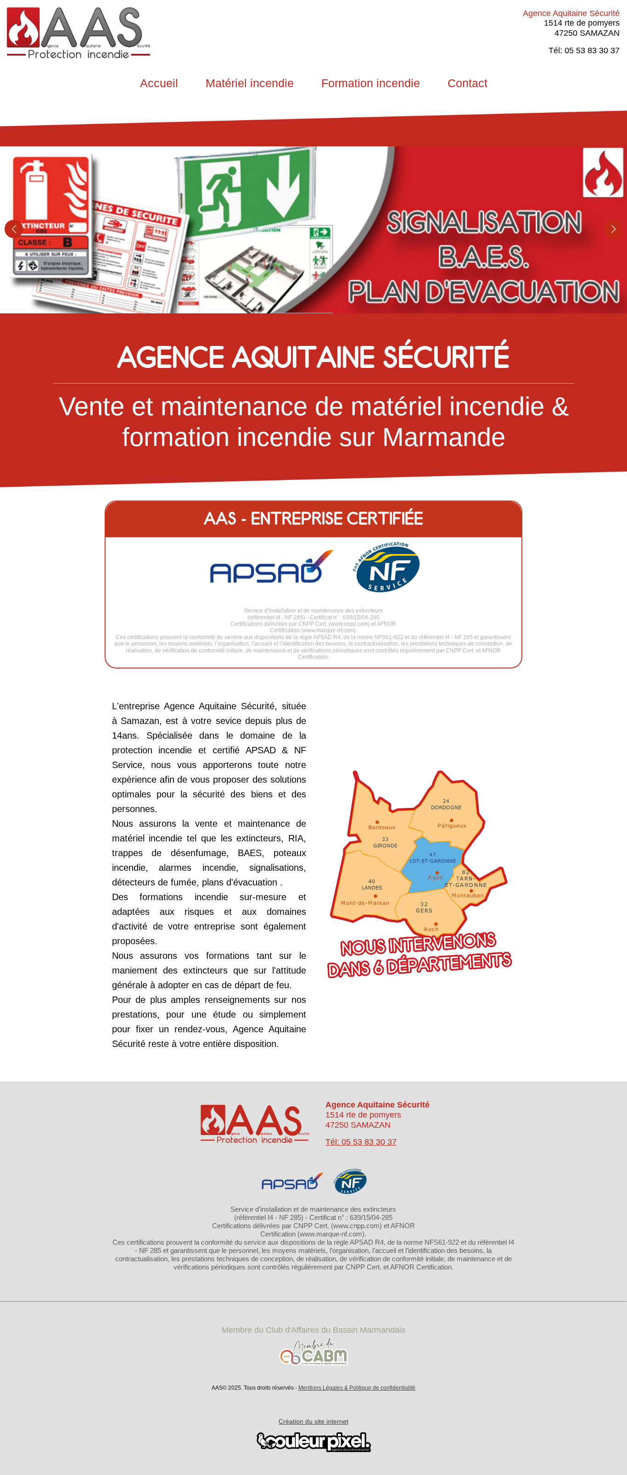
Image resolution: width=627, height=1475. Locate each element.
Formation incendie (370, 83)
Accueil (159, 83)
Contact (467, 83)
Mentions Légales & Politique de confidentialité (356, 1388)
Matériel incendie (250, 83)
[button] (14, 229)
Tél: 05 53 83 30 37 (361, 1142)
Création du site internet (313, 1421)
